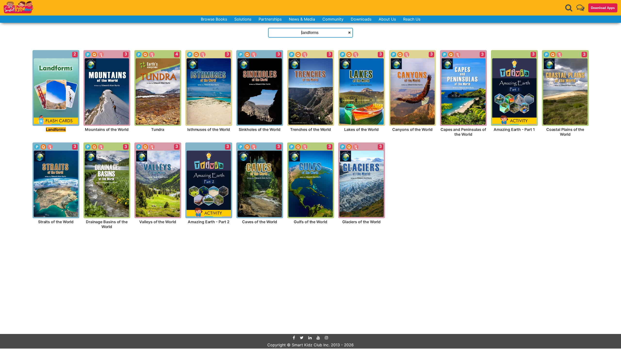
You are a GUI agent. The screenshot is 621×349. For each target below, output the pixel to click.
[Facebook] (294, 337)
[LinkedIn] (310, 337)
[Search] (568, 8)
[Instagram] (326, 337)
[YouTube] (318, 337)
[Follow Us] (580, 7)
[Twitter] (302, 337)
